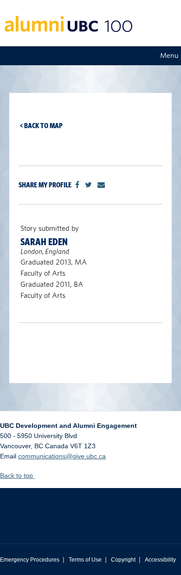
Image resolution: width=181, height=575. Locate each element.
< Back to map (41, 125)
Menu (169, 55)
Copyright (123, 559)
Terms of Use (85, 559)
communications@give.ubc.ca (62, 456)
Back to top (17, 475)
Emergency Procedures (29, 559)
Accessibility (160, 559)
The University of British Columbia (90, 508)
